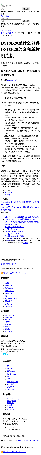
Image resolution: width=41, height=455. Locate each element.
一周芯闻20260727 (12, 229)
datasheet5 (8, 324)
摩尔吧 (7, 327)
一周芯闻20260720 (12, 234)
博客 (9, 376)
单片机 (7, 195)
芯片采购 (25, 243)
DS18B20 (11, 80)
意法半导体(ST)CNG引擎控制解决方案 (20, 219)
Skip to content (6, 30)
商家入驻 (8, 304)
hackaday (8, 331)
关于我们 (8, 296)
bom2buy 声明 (12, 382)
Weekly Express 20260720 (14, 231)
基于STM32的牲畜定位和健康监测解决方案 (22, 217)
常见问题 (8, 306)
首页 (2, 33)
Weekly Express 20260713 (14, 236)
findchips (8, 319)
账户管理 (8, 285)
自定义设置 (9, 291)
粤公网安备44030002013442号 (14, 273)
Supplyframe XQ (11, 315)
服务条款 (8, 301)
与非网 (7, 322)
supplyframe (9, 317)
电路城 (7, 329)
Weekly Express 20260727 (14, 227)
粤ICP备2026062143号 (9, 264)
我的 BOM (9, 288)
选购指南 (9, 33)
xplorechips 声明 (11, 299)
